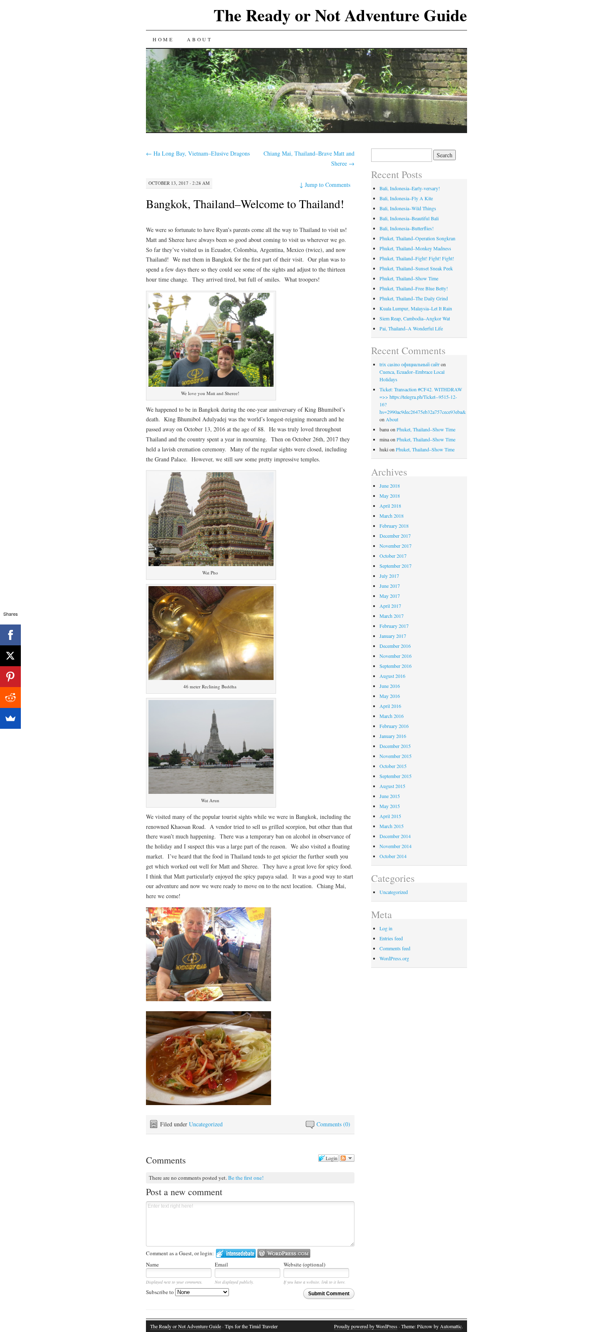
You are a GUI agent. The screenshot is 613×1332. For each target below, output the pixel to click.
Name (152, 1264)
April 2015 (390, 816)
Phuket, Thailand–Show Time (408, 278)
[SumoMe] (10, 718)
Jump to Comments (324, 185)
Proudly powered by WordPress (365, 1326)
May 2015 (389, 806)
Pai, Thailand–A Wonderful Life (411, 328)
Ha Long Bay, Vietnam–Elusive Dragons (198, 153)
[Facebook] (10, 634)
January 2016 (392, 736)
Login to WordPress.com (283, 1253)
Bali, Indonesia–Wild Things (407, 208)
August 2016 (392, 675)
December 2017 (395, 535)
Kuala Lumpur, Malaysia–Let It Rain (415, 308)
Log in (385, 928)
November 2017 (395, 545)
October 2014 (393, 856)
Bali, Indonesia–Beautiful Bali (409, 218)
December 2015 (395, 746)
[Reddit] (10, 697)
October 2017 (393, 555)
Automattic (451, 1326)
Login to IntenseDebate (236, 1253)
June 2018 (389, 485)
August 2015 (392, 786)
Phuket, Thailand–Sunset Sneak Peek (416, 268)
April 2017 (390, 605)
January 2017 (392, 635)
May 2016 (389, 695)
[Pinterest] (10, 676)
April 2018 (390, 505)
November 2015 (395, 756)
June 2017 (389, 585)
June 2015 (389, 796)
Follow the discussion (346, 1158)
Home (163, 39)
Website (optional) (304, 1264)
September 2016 (395, 665)
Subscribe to (160, 1292)
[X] (10, 655)
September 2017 (395, 565)
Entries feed (391, 938)
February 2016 (394, 726)
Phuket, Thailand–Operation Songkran (417, 238)
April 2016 (390, 706)
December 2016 (395, 645)
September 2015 (395, 776)
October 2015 (393, 766)
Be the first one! (246, 1177)
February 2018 (394, 525)
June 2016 (389, 685)
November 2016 (395, 655)
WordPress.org (394, 958)
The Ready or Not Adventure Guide (340, 15)
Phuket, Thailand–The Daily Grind (413, 298)
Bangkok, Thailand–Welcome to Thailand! (245, 204)
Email (221, 1264)
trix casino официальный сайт (409, 364)
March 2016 (391, 716)
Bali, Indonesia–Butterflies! (406, 228)
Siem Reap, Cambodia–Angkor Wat (414, 318)
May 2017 (389, 595)
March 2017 (391, 615)
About (199, 39)
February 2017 (394, 625)
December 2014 (395, 836)
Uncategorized (206, 1124)
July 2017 (389, 575)
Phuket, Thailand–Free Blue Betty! (413, 288)
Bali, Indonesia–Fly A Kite (406, 198)
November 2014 (395, 846)
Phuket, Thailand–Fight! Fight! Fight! (416, 258)
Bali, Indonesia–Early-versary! (409, 188)
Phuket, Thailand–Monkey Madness (415, 248)
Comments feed (394, 948)
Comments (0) (333, 1124)
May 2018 (389, 495)
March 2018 (391, 515)
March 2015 (391, 826)
